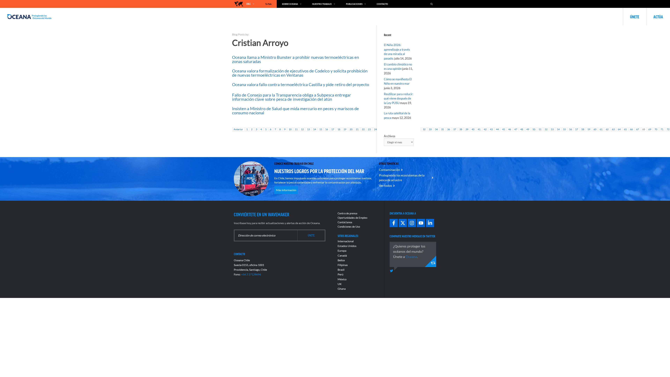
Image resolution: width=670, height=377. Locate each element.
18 (338, 129)
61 (601, 129)
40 (473, 129)
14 (314, 129)
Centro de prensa (347, 213)
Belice (341, 260)
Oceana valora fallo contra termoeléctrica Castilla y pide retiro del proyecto (300, 84)
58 (582, 129)
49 (527, 129)
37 (454, 129)
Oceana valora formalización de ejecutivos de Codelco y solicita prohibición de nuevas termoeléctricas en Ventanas (299, 72)
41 (479, 129)
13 (308, 129)
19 (345, 129)
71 (662, 129)
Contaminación (389, 170)
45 (503, 129)
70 (655, 129)
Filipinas (343, 265)
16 (326, 129)
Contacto (382, 4)
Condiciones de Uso (349, 226)
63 (613, 129)
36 (448, 129)
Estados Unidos (347, 245)
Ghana (342, 288)
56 (570, 129)
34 (436, 129)
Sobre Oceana (290, 4)
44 (497, 129)
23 (369, 129)
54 (558, 129)
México (342, 279)
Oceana (411, 256)
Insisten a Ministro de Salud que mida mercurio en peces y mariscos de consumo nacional (295, 110)
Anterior (238, 129)
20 (351, 129)
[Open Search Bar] (431, 4)
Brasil (341, 269)
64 (619, 129)
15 (320, 129)
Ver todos (385, 185)
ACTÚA (658, 16)
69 (649, 129)
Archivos (389, 136)
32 (424, 129)
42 (485, 129)
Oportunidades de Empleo (352, 217)
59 (588, 129)
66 (631, 129)
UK (340, 284)
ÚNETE (634, 16)
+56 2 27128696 (251, 274)
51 (540, 129)
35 (442, 129)
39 (467, 129)
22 (363, 129)
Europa (342, 250)
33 (430, 129)
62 (607, 129)
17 (332, 129)
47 (515, 129)
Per (340, 274)
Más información (286, 190)
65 (625, 129)
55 (564, 129)
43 (491, 129)
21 (357, 129)
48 (521, 129)
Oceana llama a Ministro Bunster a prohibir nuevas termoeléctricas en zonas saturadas (295, 59)
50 (534, 129)
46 (509, 129)
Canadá (342, 255)
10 (290, 129)
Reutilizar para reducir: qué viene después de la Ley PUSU (398, 98)
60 (595, 129)
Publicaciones (354, 4)
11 (296, 129)
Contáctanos (345, 222)
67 (637, 129)
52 (546, 129)
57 (576, 129)
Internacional (346, 241)
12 (302, 129)
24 (375, 129)
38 (460, 129)
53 (552, 129)
